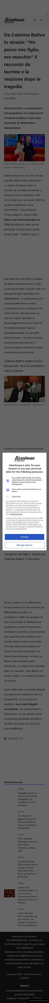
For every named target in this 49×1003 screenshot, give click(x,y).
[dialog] (24, 502)
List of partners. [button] (16, 514)
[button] (24, 497)
